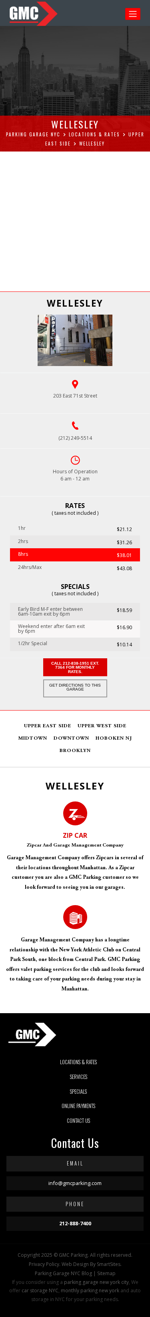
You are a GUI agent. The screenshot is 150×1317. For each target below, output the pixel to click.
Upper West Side (102, 726)
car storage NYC (40, 1290)
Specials (78, 1091)
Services (78, 1077)
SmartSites (108, 1264)
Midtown (32, 738)
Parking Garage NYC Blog (63, 1273)
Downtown (71, 738)
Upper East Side (47, 726)
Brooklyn (75, 751)
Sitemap (106, 1273)
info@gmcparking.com (75, 1183)
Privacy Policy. (44, 1264)
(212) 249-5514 (75, 438)
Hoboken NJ (114, 738)
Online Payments (78, 1106)
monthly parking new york (90, 1290)
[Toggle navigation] (132, 14)
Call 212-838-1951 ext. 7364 (75, 667)
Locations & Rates (78, 1062)
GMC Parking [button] (73, 1255)
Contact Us (78, 1120)
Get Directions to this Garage (75, 687)
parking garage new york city (96, 1282)
